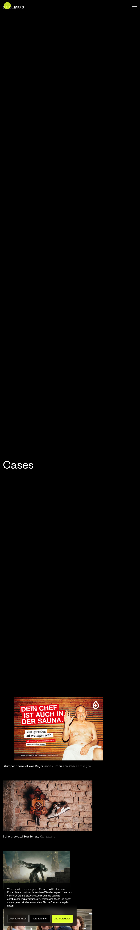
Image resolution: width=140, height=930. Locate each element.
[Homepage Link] (13, 5)
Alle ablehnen (40, 918)
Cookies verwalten (18, 918)
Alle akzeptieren (62, 918)
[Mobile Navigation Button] (134, 6)
